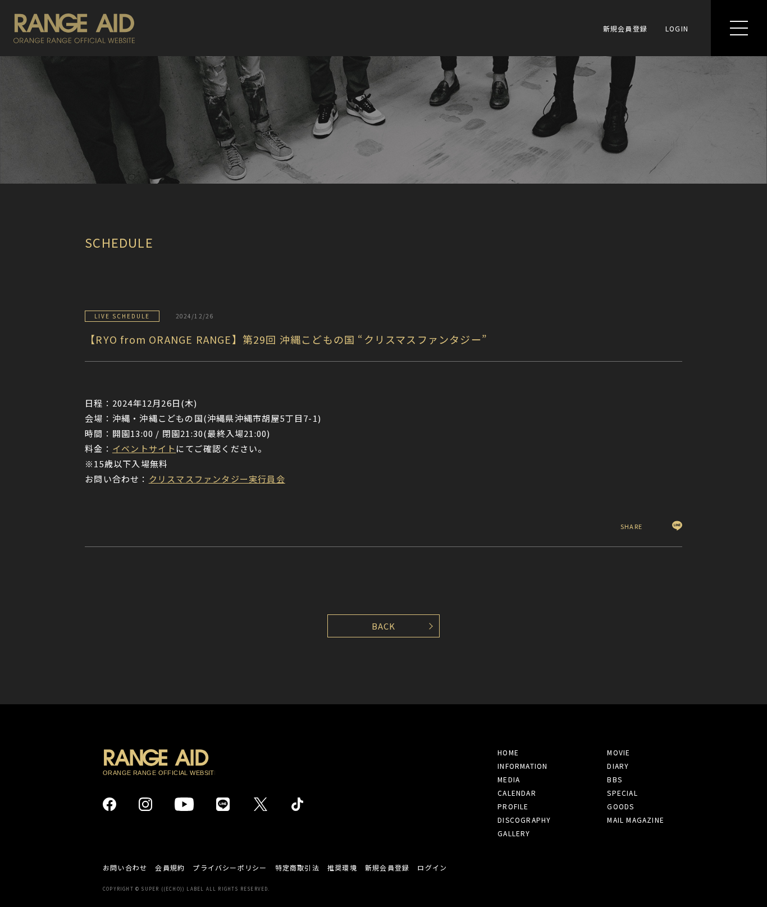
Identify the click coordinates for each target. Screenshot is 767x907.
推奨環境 (342, 867)
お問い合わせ (125, 867)
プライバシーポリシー (230, 867)
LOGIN (676, 28)
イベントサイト (144, 448)
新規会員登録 (625, 28)
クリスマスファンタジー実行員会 (217, 479)
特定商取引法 (297, 867)
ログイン (432, 867)
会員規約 (170, 867)
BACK (384, 626)
